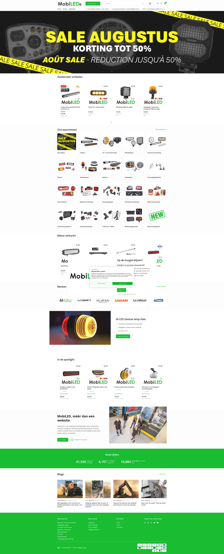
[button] (95, 270)
